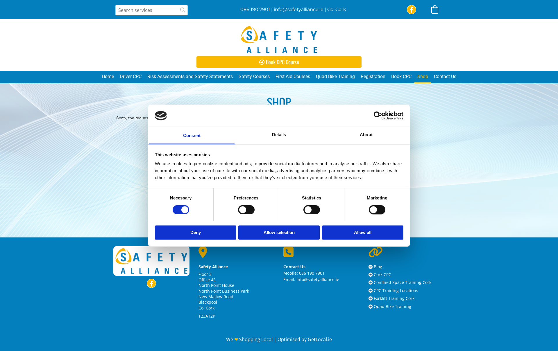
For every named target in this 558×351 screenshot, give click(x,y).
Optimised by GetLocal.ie (305, 339)
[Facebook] (411, 9)
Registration (373, 76)
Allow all (362, 232)
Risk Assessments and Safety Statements (190, 76)
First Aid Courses (293, 76)
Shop (422, 76)
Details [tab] (279, 134)
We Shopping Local (250, 339)
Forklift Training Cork (394, 298)
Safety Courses (254, 76)
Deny (195, 232)
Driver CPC (131, 76)
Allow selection (279, 232)
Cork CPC (382, 274)
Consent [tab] (192, 135)
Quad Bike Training (335, 76)
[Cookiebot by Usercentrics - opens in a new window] (378, 115)
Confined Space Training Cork (402, 282)
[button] (279, 62)
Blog (378, 266)
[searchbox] (151, 10)
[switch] (246, 209)
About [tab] (366, 134)
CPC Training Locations (396, 290)
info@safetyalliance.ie (298, 9)
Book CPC (401, 76)
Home (108, 76)
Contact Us (445, 76)
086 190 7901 (255, 9)
